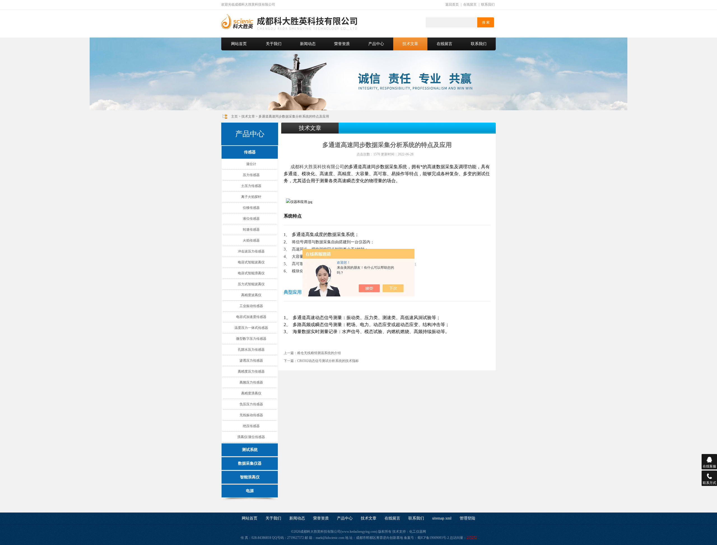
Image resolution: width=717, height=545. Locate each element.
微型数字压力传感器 (251, 339)
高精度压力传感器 (251, 371)
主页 (234, 116)
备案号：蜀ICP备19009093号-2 (426, 538)
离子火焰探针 (251, 197)
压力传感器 (251, 175)
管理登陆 (467, 518)
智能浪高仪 (250, 477)
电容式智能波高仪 (251, 262)
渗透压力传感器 (251, 360)
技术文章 (410, 44)
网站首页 (239, 44)
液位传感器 (251, 219)
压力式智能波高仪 (251, 284)
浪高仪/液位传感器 (251, 437)
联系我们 (488, 4)
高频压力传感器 (251, 382)
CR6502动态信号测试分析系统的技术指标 (328, 361)
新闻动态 (308, 44)
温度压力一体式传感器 (251, 328)
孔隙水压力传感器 (251, 350)
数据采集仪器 (250, 463)
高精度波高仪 (251, 295)
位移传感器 (251, 208)
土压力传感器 (251, 186)
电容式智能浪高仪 (251, 273)
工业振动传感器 (251, 306)
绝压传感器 (251, 426)
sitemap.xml (441, 518)
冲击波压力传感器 (251, 251)
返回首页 (452, 4)
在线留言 (470, 4)
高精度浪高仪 (251, 393)
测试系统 (250, 450)
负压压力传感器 (251, 404)
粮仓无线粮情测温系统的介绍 (319, 353)
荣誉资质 (342, 44)
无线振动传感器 (251, 415)
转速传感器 (251, 229)
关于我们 (273, 44)
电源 (250, 491)
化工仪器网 (417, 532)
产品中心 (376, 44)
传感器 (250, 152)
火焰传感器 (251, 240)
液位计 (251, 164)
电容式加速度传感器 (251, 317)
